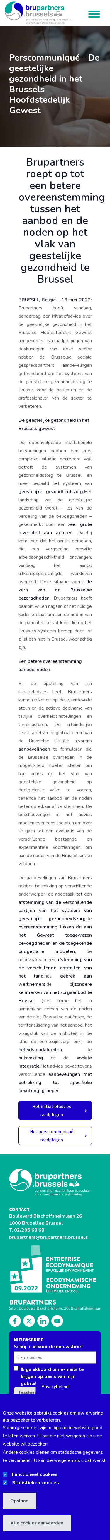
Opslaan (19, 1501)
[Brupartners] (55, 1182)
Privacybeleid (55, 1387)
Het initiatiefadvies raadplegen (51, 1110)
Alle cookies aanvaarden (36, 1523)
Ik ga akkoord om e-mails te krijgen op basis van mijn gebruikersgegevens (52, 1376)
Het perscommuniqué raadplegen (51, 1135)
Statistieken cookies (35, 1482)
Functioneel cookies (34, 1474)
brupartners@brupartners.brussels (48, 1237)
